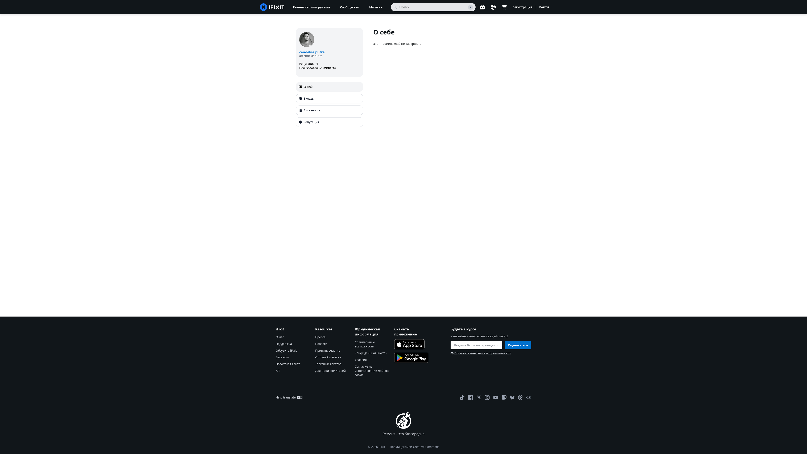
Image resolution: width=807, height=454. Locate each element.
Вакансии (283, 357)
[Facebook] (470, 397)
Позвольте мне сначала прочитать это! (482, 353)
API (278, 371)
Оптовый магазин (328, 357)
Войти (544, 7)
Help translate (286, 397)
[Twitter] (478, 397)
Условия (361, 360)
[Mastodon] (504, 397)
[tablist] (330, 104)
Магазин (375, 7)
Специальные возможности (365, 344)
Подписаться (518, 345)
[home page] (272, 7)
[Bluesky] (512, 397)
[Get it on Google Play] (411, 358)
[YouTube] (495, 397)
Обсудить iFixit (286, 350)
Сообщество (349, 7)
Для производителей (330, 371)
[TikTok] (462, 397)
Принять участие (327, 350)
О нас (280, 337)
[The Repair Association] (528, 397)
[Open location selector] (493, 7)
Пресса (320, 337)
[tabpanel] (442, 78)
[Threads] (520, 397)
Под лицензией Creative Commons (414, 447)
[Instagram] (487, 397)
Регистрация (522, 7)
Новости (321, 344)
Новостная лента (288, 364)
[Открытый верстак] (482, 7)
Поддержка (284, 344)
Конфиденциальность (370, 353)
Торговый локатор (328, 364)
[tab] (329, 87)
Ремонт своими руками (311, 7)
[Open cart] (504, 7)
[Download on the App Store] (409, 344)
